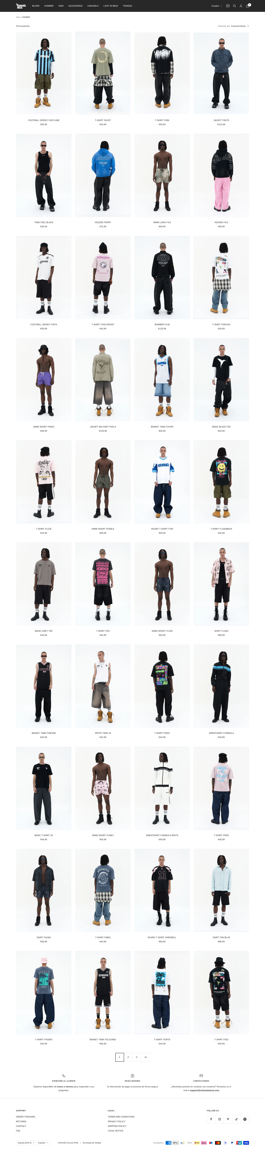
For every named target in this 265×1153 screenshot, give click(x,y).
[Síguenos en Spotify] (245, 1119)
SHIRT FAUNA (44, 937)
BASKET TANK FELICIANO (103, 1039)
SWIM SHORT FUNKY (103, 835)
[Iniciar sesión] (241, 6)
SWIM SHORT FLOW (162, 631)
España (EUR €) (25, 1143)
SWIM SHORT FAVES (43, 426)
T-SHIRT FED (103, 631)
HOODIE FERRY (103, 222)
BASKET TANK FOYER (162, 426)
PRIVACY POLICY (116, 1121)
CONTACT (21, 1126)
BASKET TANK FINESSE (44, 733)
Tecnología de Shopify (92, 1143)
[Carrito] (247, 5)
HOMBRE (49, 6)
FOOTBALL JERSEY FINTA (43, 324)
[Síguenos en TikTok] (236, 1119)
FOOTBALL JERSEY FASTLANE (44, 120)
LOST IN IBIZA (111, 6)
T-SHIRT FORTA (162, 1039)
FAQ (18, 1130)
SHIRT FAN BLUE (221, 937)
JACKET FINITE (221, 120)
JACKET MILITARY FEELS (103, 426)
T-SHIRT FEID (221, 1039)
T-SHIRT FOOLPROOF (103, 324)
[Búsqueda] (234, 5)
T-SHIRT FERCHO (221, 324)
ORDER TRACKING (25, 1116)
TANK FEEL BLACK (43, 222)
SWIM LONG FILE (162, 222)
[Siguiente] (145, 1057)
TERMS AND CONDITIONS (121, 1116)
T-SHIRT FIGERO (43, 1039)
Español (215, 6)
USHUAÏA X (93, 6)
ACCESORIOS (75, 6)
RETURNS (21, 1121)
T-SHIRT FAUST (103, 120)
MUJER (35, 6)
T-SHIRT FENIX (162, 733)
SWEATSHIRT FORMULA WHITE (162, 835)
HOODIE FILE (221, 222)
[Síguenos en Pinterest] (228, 1119)
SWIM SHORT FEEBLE (103, 529)
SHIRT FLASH (221, 631)
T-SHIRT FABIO (103, 937)
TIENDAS (127, 6)
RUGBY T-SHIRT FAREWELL (162, 937)
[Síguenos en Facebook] (211, 1119)
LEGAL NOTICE (115, 1130)
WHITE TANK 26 (103, 733)
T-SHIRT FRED (221, 835)
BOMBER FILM (162, 324)
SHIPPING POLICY (117, 1126)
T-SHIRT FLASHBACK (221, 529)
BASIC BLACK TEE (221, 426)
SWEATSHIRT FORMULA (221, 733)
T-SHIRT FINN (162, 120)
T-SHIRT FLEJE (44, 529)
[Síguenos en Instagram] (219, 1119)
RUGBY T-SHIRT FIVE (162, 529)
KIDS (61, 6)
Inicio (18, 17)
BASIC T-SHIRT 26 (44, 835)
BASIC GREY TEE (44, 631)
